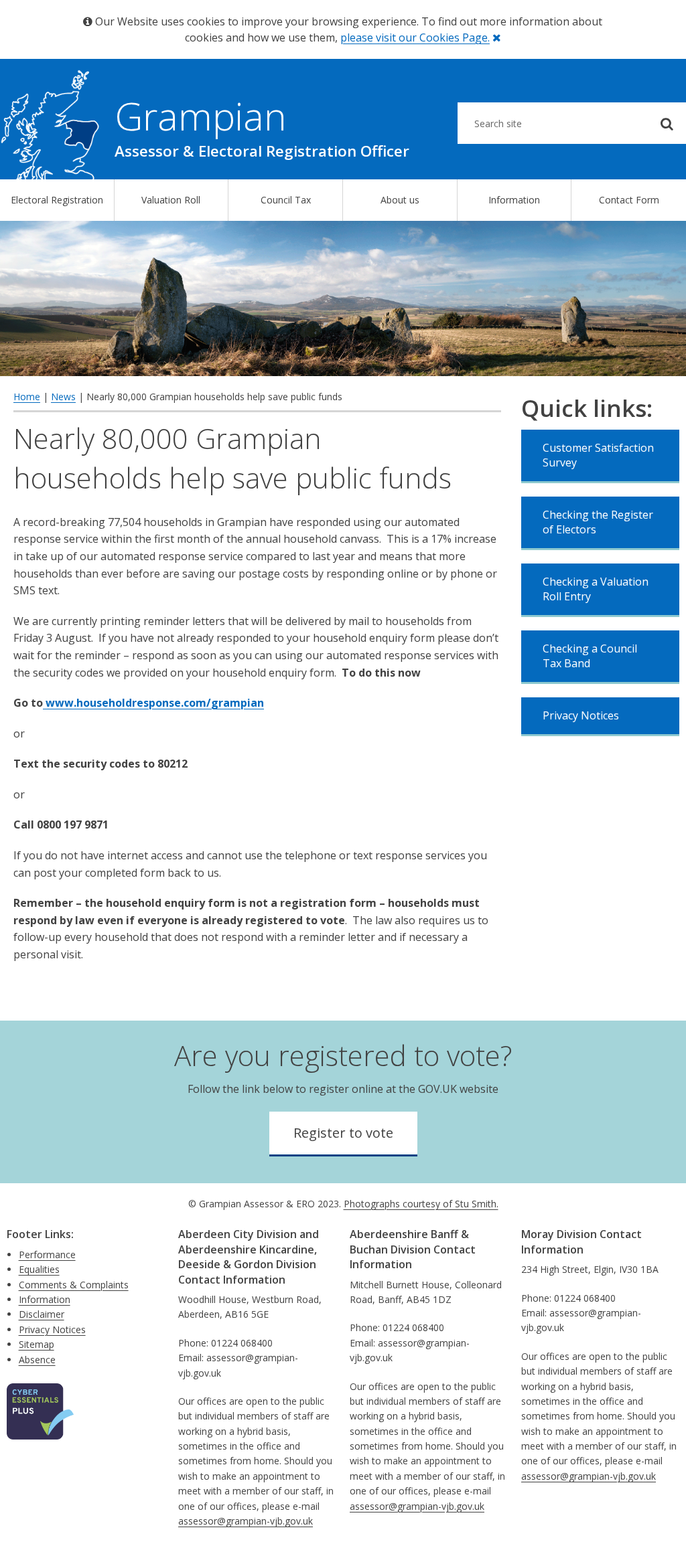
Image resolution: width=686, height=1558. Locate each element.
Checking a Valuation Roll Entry (595, 589)
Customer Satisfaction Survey (598, 455)
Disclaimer (41, 1314)
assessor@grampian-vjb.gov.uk (245, 1520)
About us (400, 199)
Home (26, 396)
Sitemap (36, 1344)
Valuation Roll (170, 199)
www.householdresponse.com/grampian (153, 702)
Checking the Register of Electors (598, 522)
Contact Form (629, 199)
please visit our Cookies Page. (415, 37)
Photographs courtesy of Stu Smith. (421, 1203)
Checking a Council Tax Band (590, 656)
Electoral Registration (57, 199)
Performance (47, 1254)
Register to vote (343, 1133)
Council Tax (286, 199)
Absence (37, 1359)
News (63, 396)
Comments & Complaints (74, 1284)
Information (514, 199)
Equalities (39, 1269)
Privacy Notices (581, 715)
